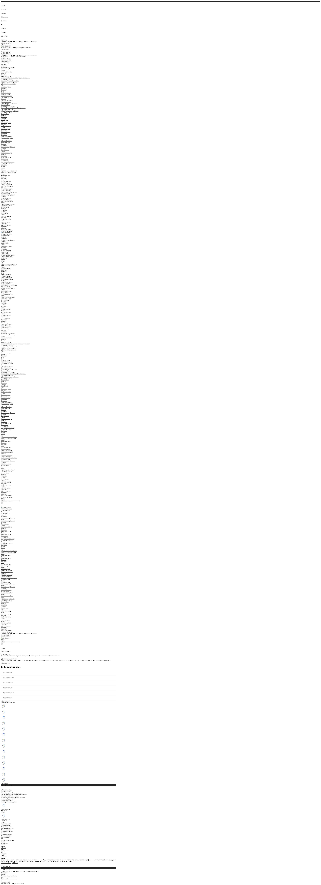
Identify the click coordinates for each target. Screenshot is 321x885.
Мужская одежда (6, 216)
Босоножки (4, 78)
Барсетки (3, 130)
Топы (2, 91)
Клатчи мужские (5, 132)
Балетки (3, 64)
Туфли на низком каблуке (8, 84)
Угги (17, 81)
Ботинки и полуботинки (8, 67)
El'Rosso (3, 848)
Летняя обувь (5, 114)
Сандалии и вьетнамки (23, 78)
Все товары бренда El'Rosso (9, 863)
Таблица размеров (6, 790)
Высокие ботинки (11, 108)
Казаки (3, 70)
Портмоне (4, 133)
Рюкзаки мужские (6, 136)
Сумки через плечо (6, 100)
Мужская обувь (5, 193)
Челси (2, 85)
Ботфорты (4, 81)
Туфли (3, 111)
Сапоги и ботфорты (6, 79)
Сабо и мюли (12, 78)
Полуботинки (10, 69)
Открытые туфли (6, 76)
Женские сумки (5, 183)
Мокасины (4, 75)
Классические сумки (7, 97)
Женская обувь (5, 142)
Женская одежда (6, 175)
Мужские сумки (5, 222)
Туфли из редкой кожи (11, 111)
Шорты (3, 127)
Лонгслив (3, 90)
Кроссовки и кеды (6, 72)
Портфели (4, 135)
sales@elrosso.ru (5, 43)
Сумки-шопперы (6, 102)
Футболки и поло (6, 93)
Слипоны (3, 118)
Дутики (9, 81)
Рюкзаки (3, 99)
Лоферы (3, 73)
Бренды (3, 874)
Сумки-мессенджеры (7, 138)
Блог (2, 877)
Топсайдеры (4, 120)
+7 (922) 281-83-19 (6, 635)
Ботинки (3, 69)
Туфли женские (5, 809)
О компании (4, 873)
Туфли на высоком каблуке (9, 82)
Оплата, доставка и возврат (9, 876)
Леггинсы (3, 88)
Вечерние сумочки (6, 96)
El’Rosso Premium (6, 141)
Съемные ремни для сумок (9, 103)
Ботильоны (4, 66)
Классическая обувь (7, 109)
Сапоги (14, 81)
